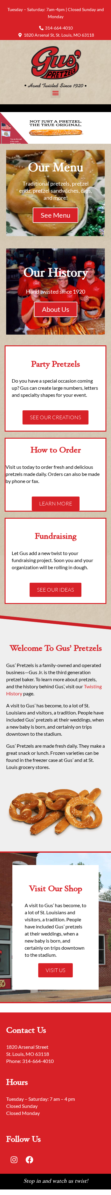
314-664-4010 (38, 1061)
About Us (55, 309)
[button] (56, 93)
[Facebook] (29, 1160)
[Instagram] (14, 1160)
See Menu (55, 215)
